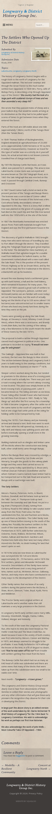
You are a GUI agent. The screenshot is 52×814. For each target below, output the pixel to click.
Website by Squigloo (26, 801)
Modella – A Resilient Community (10, 769)
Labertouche (6, 71)
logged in (20, 755)
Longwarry (17, 71)
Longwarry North (30, 71)
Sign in (21, 5)
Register (30, 5)
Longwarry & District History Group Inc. (12, 53)
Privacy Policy (35, 793)
